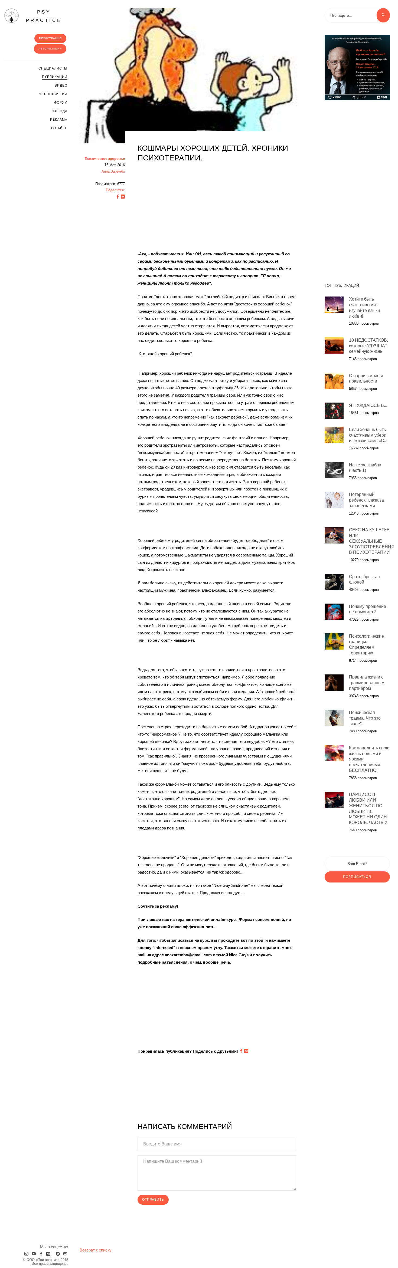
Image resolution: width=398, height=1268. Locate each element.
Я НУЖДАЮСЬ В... (368, 405)
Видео (61, 85)
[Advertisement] (217, 206)
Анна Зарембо (113, 171)
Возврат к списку (96, 1250)
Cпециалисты (52, 68)
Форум (60, 102)
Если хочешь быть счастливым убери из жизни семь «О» (368, 435)
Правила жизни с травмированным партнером (366, 683)
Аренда (60, 111)
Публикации (54, 77)
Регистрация (50, 38)
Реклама (58, 119)
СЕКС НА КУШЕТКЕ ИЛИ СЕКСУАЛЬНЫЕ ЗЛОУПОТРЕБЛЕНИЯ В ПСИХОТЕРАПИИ (371, 541)
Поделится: (115, 190)
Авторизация (50, 48)
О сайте (59, 128)
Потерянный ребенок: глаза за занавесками (366, 500)
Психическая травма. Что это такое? (365, 718)
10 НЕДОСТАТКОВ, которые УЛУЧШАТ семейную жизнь (368, 346)
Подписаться (357, 877)
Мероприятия (53, 94)
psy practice (44, 16)
